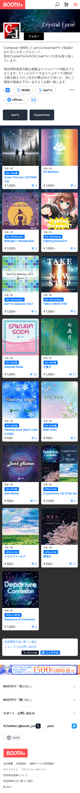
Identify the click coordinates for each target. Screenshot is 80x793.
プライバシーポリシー (33, 769)
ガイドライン (10, 769)
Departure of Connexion (19, 619)
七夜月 (47, 366)
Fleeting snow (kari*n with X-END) (21, 431)
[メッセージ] (34, 100)
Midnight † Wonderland (19, 241)
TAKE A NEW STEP (55, 303)
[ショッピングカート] (66, 4)
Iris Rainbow (51, 171)
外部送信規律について (15, 775)
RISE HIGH (50, 429)
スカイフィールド (15, 556)
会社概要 (8, 763)
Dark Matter (11, 493)
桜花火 (47, 556)
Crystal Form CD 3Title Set (60, 493)
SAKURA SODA (13, 366)
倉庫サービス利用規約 (42, 763)
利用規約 (21, 763)
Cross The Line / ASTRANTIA (20, 179)
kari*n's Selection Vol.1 (18, 303)
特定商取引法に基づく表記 (18, 781)
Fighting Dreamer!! (55, 241)
